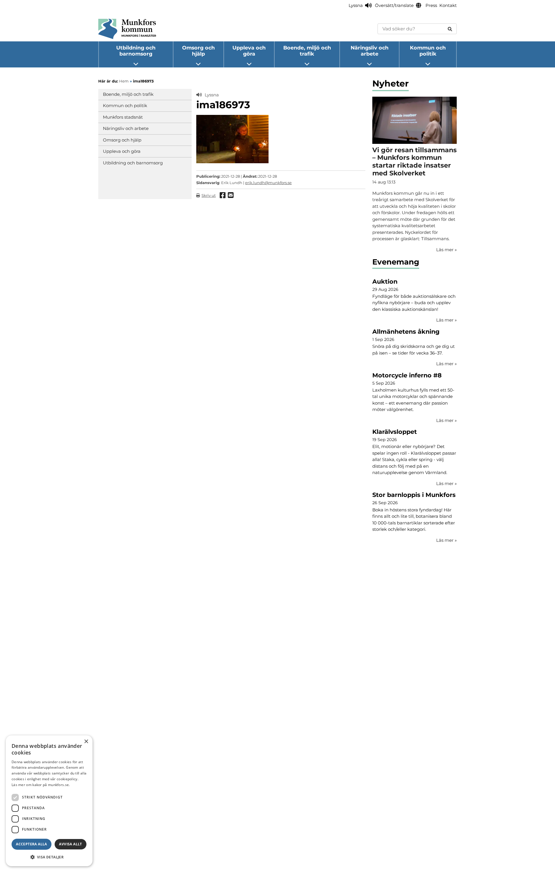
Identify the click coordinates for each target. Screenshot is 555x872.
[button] (49, 856)
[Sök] (450, 29)
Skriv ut (208, 195)
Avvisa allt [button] (70, 844)
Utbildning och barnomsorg (136, 51)
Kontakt (448, 5)
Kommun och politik (428, 51)
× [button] (86, 741)
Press (431, 5)
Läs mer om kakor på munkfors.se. (41, 784)
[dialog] (49, 800)
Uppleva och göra (249, 51)
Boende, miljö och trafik (307, 51)
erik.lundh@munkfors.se (268, 182)
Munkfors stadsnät (123, 117)
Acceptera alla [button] (31, 844)
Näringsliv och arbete (369, 51)
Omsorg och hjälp (198, 51)
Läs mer (446, 320)
